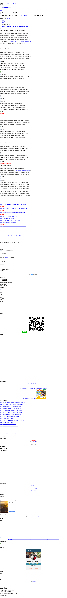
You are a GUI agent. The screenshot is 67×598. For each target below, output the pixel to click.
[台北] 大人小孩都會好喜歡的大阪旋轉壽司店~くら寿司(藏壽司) (11, 410)
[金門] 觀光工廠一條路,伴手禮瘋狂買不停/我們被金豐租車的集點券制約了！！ (13, 204)
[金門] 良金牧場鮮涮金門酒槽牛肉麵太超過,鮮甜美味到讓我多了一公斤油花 (13, 226)
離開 (5, 595)
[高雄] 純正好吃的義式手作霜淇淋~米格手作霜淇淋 (9, 426)
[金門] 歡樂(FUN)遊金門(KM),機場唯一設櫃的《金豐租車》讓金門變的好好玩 (13, 208)
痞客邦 (6, 257)
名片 (3, 22)
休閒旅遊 (8, 18)
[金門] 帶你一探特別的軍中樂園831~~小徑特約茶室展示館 (10, 220)
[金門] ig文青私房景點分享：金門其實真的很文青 (15, 26)
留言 (8, 257)
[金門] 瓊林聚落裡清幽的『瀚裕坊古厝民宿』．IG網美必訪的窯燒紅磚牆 (12, 212)
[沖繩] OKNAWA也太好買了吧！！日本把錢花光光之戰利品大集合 (11, 404)
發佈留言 (2, 270)
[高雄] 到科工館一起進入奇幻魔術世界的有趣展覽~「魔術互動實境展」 (12, 402)
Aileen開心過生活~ (6, 7)
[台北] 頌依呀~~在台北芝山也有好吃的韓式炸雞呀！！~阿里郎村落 (12, 420)
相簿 (3, 20)
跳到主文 (2, 10)
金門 (7, 261)
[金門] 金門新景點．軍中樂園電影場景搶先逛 (22, 170)
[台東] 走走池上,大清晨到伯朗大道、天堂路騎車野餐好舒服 (10, 406)
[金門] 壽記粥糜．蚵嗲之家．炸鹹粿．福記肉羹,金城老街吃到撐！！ (12, 235)
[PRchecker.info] (33, 581)
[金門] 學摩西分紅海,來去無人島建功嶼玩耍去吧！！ (9, 216)
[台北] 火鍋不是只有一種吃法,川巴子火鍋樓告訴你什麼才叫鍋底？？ (12, 412)
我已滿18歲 (2, 595)
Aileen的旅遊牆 (33, 440)
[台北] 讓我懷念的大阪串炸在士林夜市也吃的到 (8, 422)
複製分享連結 (33, 444)
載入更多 (2, 264)
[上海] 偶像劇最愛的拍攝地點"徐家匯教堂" (7, 418)
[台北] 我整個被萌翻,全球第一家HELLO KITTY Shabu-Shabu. (10, 408)
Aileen (1, 251)
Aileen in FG (33, 485)
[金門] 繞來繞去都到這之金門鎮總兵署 (7, 218)
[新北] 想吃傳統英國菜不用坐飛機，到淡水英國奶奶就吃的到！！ (11, 414)
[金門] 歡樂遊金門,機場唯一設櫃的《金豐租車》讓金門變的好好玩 (19, 41)
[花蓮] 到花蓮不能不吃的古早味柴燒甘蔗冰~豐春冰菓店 (10, 416)
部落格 (3, 21)
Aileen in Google (33, 486)
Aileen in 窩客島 (33, 490)
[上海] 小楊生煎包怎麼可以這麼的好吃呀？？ (8, 424)
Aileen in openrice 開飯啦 (33, 488)
